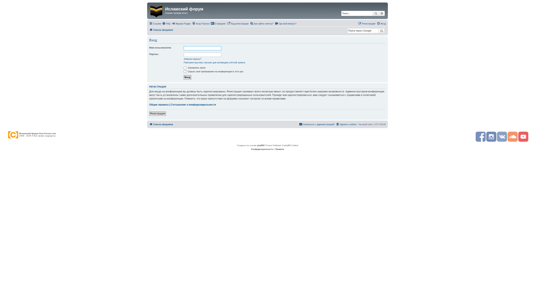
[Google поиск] (381, 30)
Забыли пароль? (192, 59)
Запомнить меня (196, 67)
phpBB (260, 145)
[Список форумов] (156, 11)
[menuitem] (166, 23)
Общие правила (159, 104)
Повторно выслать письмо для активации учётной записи (214, 62)
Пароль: (154, 54)
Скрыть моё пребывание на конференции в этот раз (215, 71)
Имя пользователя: (160, 47)
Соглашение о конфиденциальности (193, 104)
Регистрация (157, 113)
